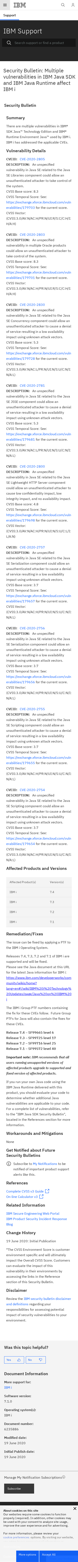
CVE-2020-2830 (32, 305)
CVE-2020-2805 (32, 159)
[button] (74, 1508)
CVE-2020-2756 (32, 628)
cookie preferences (16, 1537)
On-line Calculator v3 (22, 1197)
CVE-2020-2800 (32, 466)
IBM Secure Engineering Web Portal (32, 1213)
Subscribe (14, 1488)
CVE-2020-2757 (32, 547)
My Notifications (45, 1164)
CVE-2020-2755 (32, 709)
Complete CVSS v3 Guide (25, 1191)
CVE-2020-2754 (32, 790)
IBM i (8, 1387)
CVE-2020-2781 (32, 385)
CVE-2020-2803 (32, 234)
